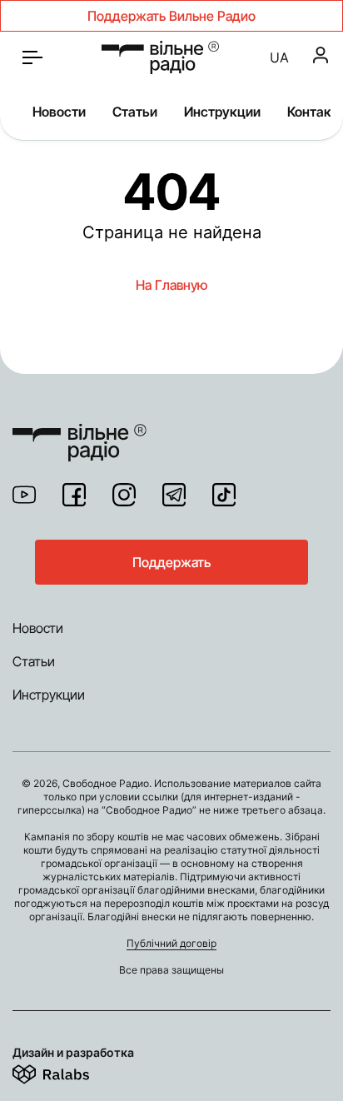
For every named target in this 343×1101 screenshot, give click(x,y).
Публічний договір (171, 943)
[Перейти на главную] (160, 57)
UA (279, 57)
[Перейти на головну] (79, 432)
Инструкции (222, 111)
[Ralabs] (71, 1071)
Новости (59, 111)
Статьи (134, 111)
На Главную (171, 284)
